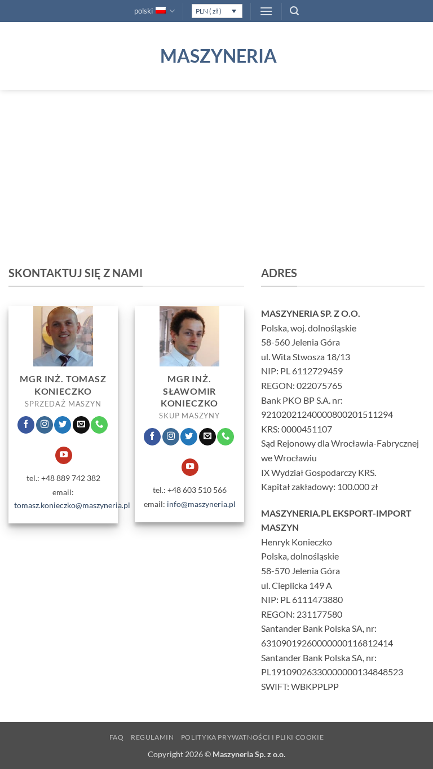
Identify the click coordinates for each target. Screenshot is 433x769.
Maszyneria (216, 56)
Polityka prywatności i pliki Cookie (252, 737)
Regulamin (152, 737)
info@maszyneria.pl (201, 504)
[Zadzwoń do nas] (99, 425)
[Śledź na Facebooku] (25, 425)
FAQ (116, 737)
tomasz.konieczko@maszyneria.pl (72, 505)
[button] (266, 11)
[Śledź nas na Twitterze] (62, 425)
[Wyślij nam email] (81, 425)
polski (143, 10)
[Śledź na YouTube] (63, 455)
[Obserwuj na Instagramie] (44, 425)
